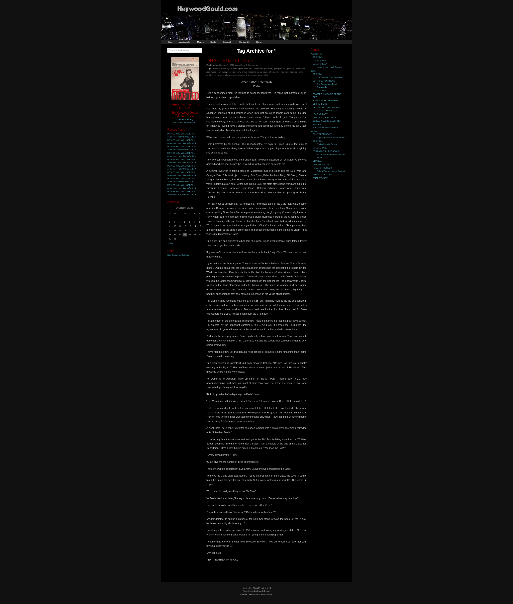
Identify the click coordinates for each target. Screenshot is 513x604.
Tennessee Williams (222, 75)
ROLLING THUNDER (322, 168)
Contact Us (244, 42)
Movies (200, 42)
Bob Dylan (227, 69)
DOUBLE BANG (320, 60)
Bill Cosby (217, 69)
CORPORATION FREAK (324, 81)
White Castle (250, 75)
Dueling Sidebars (261, 591)
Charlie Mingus (260, 69)
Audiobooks (184, 42)
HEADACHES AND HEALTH (325, 111)
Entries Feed (246, 594)
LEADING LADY (320, 64)
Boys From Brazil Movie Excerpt (331, 137)
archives (241, 65)
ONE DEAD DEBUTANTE (324, 117)
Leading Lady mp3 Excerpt (329, 67)
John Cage (221, 72)
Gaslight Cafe (279, 69)
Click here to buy (185, 119)
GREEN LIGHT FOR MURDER (326, 107)
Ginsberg (291, 69)
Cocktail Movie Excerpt (327, 144)
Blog (170, 42)
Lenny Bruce (241, 72)
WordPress (258, 588)
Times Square (238, 75)
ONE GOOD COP (321, 164)
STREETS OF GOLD (322, 175)
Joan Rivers (211, 72)
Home (259, 42)
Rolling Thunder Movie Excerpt (331, 171)
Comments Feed (265, 594)
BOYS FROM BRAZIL (323, 134)
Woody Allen (263, 75)
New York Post (287, 72)
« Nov (170, 243)
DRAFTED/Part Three (229, 60)
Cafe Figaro (238, 69)
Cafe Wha (248, 69)
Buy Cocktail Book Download (330, 77)
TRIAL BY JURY (320, 178)
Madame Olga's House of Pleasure (264, 72)
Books (213, 42)
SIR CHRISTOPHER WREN (325, 127)
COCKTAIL (318, 57)
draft (270, 69)
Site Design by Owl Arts (178, 255)
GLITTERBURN (320, 104)
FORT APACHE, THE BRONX (326, 100)
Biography (227, 42)
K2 (270, 588)
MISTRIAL (317, 161)
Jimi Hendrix (301, 69)
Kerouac (231, 72)
